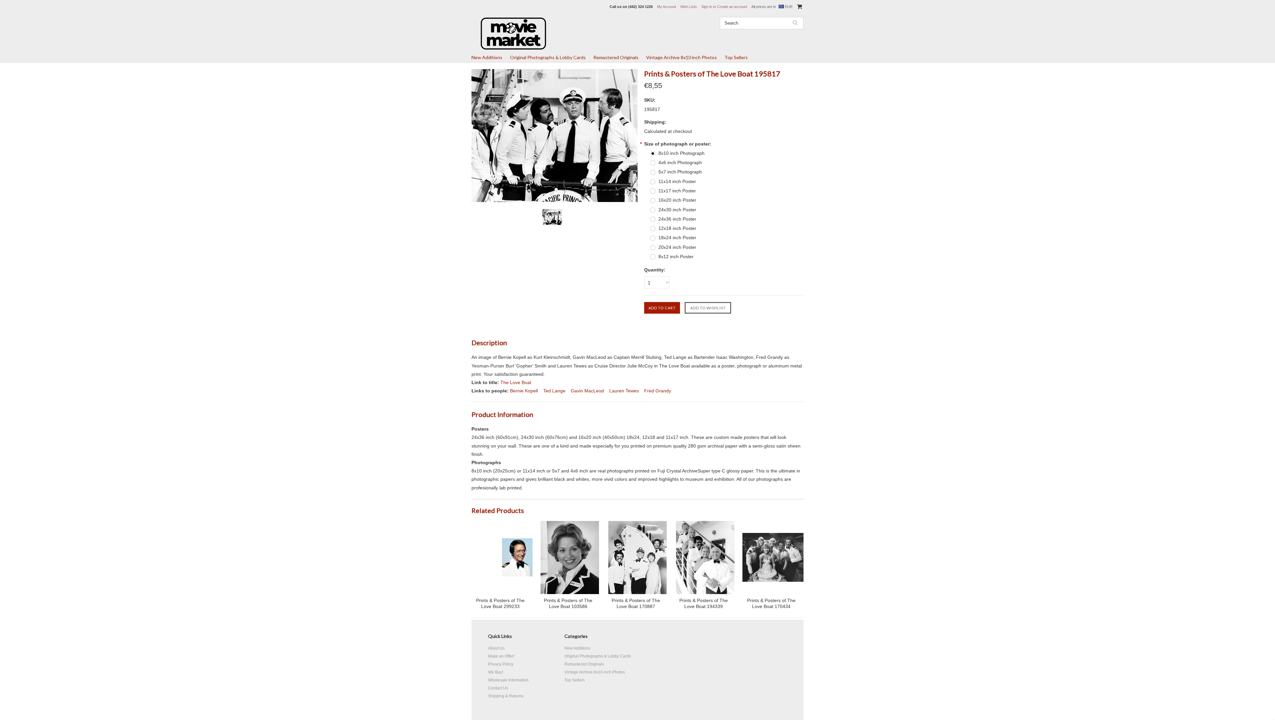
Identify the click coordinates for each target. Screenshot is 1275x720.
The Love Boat (515, 382)
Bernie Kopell (524, 390)
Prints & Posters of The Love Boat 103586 (568, 603)
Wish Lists (688, 7)
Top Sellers (736, 57)
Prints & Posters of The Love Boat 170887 (636, 603)
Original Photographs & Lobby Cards (548, 57)
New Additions (486, 57)
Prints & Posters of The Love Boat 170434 (771, 603)
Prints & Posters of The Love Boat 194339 (703, 603)
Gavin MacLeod (587, 390)
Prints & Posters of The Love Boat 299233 (500, 603)
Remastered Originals (615, 57)
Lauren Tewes (624, 390)
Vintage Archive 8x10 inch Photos (681, 57)
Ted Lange (554, 390)
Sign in (706, 7)
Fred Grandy (657, 390)
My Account (666, 7)
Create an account (732, 7)
